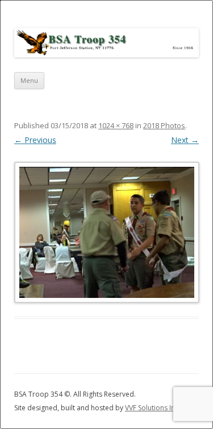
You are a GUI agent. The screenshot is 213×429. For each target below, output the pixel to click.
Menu (29, 80)
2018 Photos (164, 125)
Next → (185, 139)
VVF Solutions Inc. (152, 408)
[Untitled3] (106, 232)
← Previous (35, 139)
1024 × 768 (115, 125)
